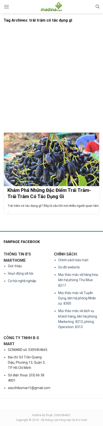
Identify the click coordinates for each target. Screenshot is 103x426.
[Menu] (6, 6)
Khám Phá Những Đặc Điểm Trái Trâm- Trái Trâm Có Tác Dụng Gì (49, 193)
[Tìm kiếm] (97, 6)
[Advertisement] (51, 78)
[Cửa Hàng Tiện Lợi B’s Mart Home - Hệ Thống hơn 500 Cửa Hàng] (51, 6)
